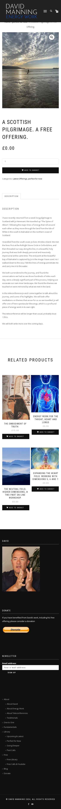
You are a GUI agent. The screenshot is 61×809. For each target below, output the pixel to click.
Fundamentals (10, 727)
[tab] (11, 196)
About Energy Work (15, 708)
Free (6, 754)
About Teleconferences (17, 713)
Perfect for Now (14, 741)
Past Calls (11, 750)
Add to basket (31, 170)
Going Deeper (13, 745)
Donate (7, 773)
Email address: (9, 663)
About (6, 699)
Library (7, 731)
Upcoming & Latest (15, 736)
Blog (6, 768)
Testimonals (12, 717)
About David (12, 704)
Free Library (12, 759)
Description (11, 196)
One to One (9, 722)
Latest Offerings (20, 178)
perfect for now (35, 178)
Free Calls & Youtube (16, 764)
